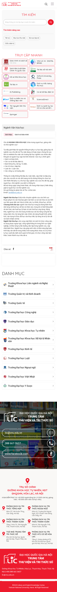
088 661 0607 (13, 443)
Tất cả (7, 38)
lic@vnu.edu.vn (13, 432)
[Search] (51, 22)
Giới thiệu (8, 135)
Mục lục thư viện (19, 38)
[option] (28, 88)
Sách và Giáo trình (22, 135)
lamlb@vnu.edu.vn (15, 192)
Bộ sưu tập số (34, 38)
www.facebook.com (16, 453)
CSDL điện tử (9, 43)
